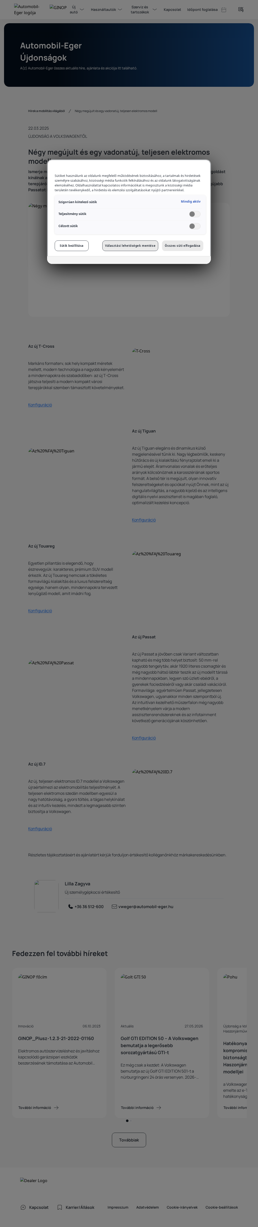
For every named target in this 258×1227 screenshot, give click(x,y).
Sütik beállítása (72, 246)
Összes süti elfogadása (183, 246)
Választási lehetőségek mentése (130, 246)
